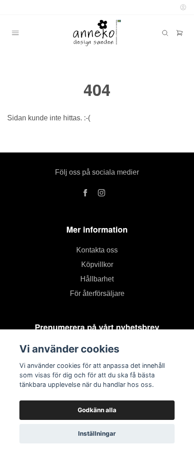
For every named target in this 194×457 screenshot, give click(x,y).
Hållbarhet (97, 279)
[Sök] (165, 33)
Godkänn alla (97, 410)
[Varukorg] (179, 33)
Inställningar (97, 433)
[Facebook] (85, 192)
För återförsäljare (97, 293)
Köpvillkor (97, 264)
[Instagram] (101, 192)
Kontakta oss (97, 250)
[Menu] (15, 33)
